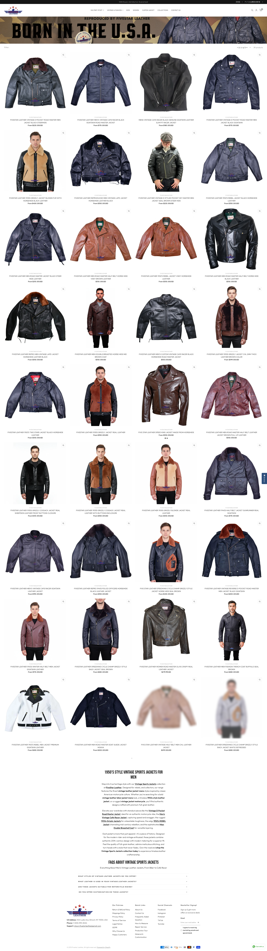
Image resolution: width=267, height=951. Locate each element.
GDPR (114, 927)
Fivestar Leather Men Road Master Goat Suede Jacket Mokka (101, 746)
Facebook (162, 909)
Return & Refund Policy (121, 909)
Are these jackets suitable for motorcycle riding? (105, 887)
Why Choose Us (118, 931)
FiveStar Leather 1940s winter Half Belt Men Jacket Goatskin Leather (35, 668)
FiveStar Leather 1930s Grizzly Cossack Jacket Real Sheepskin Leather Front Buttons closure (35, 511)
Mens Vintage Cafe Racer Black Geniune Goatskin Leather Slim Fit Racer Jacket (166, 121)
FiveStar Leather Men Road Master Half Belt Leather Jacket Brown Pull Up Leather (231, 433)
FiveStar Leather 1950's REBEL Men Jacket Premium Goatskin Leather (35, 746)
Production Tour (141, 930)
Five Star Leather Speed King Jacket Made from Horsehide (166, 432)
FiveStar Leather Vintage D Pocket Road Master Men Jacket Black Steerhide (35, 121)
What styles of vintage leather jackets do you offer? (107, 876)
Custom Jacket (148, 10)
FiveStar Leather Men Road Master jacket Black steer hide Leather (35, 277)
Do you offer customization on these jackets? (103, 892)
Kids (128, 10)
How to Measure (141, 923)
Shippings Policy (118, 913)
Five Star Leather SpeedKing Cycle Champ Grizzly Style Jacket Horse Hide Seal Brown (166, 589)
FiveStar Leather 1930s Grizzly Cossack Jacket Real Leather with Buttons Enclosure (101, 511)
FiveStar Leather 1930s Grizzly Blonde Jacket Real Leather (166, 511)
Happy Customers (119, 934)
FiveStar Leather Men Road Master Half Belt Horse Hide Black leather (231, 277)
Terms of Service (119, 920)
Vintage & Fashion (114, 10)
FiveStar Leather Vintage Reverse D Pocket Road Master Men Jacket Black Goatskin (232, 589)
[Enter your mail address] (198, 922)
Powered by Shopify (103, 947)
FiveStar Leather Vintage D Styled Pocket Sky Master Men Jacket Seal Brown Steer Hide (166, 199)
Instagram (162, 913)
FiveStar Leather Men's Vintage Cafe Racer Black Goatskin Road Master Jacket (100, 121)
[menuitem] (97, 10)
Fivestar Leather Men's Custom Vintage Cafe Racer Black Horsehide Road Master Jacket (166, 355)
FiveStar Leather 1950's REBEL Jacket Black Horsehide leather (231, 199)
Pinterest (161, 917)
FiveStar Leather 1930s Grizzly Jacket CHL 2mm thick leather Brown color (232, 355)
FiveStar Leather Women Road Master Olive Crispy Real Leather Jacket (166, 668)
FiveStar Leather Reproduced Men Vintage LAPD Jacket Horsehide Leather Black (100, 199)
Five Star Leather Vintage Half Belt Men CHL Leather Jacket (166, 746)
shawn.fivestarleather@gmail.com (87, 926)
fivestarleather (35, 117)
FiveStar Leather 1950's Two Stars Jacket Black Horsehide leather (35, 433)
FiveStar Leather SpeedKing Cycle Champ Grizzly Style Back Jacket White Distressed (232, 746)
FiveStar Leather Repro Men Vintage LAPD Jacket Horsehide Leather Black (35, 355)
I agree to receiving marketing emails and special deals (191, 930)
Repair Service (141, 927)
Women (136, 10)
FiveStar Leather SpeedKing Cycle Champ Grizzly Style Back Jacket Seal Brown (101, 668)
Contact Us (175, 10)
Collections (162, 10)
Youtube (161, 924)
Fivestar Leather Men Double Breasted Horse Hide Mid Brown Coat (101, 355)
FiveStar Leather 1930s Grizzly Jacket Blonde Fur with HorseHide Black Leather (35, 199)
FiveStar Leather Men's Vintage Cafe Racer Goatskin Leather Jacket (35, 589)
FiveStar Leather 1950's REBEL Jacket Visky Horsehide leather (166, 277)
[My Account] (256, 10)
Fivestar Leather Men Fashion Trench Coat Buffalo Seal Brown (232, 668)
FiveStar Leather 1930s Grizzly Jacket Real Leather (100, 432)
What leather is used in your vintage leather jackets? (107, 881)
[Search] (252, 10)
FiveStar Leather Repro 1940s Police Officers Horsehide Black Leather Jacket (101, 589)
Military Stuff (96, 10)
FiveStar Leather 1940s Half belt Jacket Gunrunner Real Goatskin (231, 511)
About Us (138, 909)
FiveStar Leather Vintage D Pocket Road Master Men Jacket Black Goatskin (232, 121)
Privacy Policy (117, 917)
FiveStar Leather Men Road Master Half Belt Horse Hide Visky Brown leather (101, 277)
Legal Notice (117, 924)
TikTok (160, 920)
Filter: (6, 47)
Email (183, 918)
